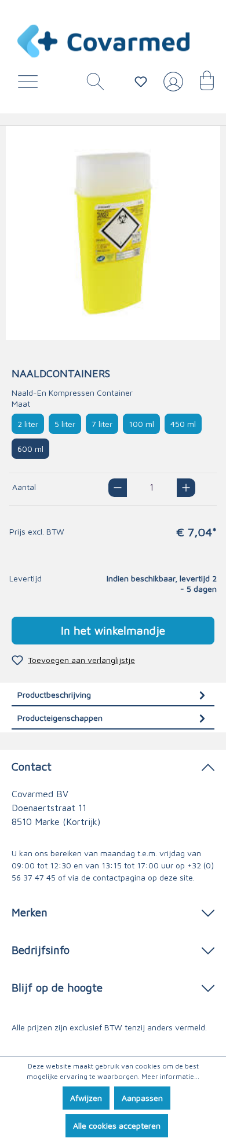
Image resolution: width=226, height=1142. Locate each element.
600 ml (30, 449)
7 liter (102, 424)
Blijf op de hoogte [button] (57, 987)
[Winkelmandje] (201, 84)
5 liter (64, 424)
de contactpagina (113, 877)
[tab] (113, 694)
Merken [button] (30, 912)
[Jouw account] (171, 86)
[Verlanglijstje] (140, 82)
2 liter (27, 424)
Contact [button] (32, 766)
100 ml (141, 424)
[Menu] (30, 84)
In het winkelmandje (113, 630)
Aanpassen (142, 1098)
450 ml (183, 424)
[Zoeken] (91, 84)
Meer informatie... (170, 1076)
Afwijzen (86, 1098)
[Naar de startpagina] (104, 41)
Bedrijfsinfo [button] (41, 949)
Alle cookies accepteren (117, 1125)
